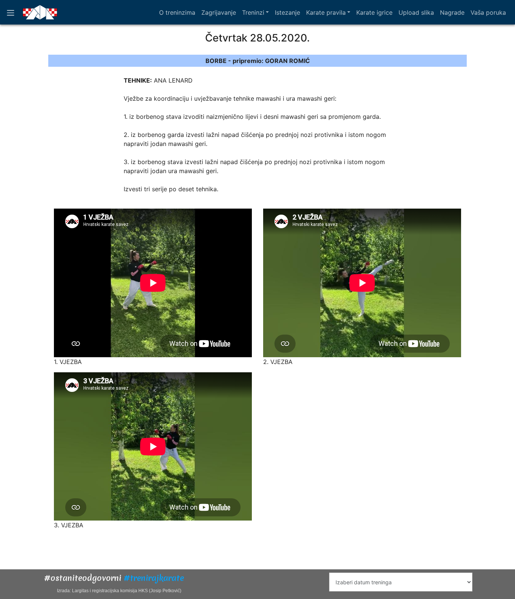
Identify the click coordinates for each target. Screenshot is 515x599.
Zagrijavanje (218, 12)
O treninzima (177, 12)
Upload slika (416, 12)
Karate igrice (374, 12)
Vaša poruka (488, 12)
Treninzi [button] (253, 12)
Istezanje (287, 12)
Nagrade (452, 12)
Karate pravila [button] (326, 12)
